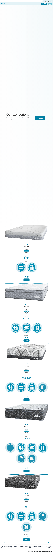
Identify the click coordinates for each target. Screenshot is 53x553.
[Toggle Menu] (51, 4)
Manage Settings (32, 551)
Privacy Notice (46, 546)
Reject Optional (48, 551)
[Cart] (49, 4)
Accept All (40, 551)
